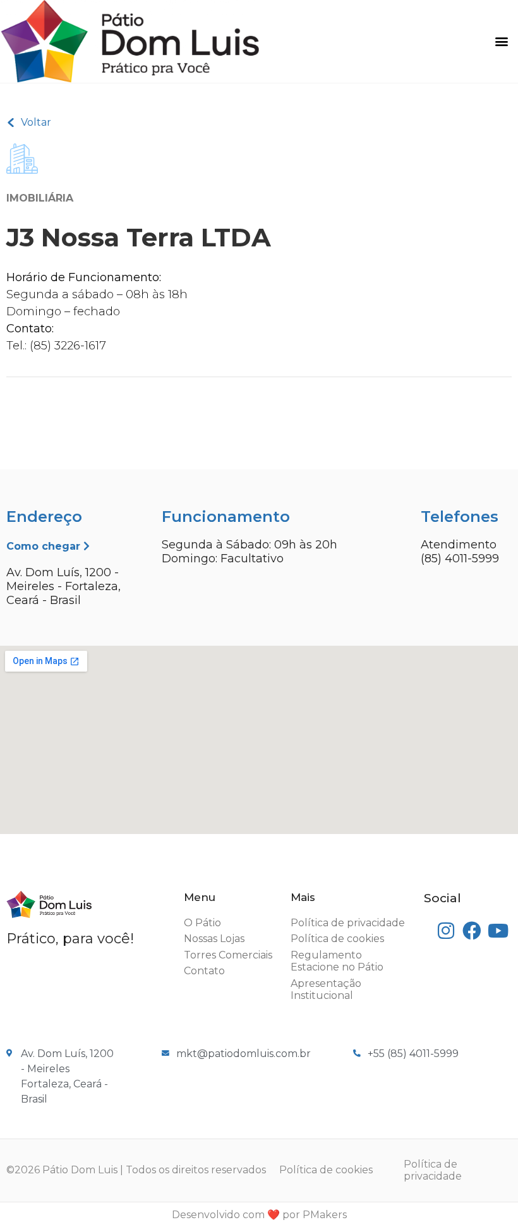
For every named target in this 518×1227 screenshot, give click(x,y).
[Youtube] (498, 931)
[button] (501, 41)
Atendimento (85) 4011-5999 (460, 551)
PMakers (325, 1215)
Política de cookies (326, 1170)
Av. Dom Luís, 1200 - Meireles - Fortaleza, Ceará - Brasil (63, 586)
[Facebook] (472, 931)
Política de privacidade (433, 1170)
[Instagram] (446, 931)
